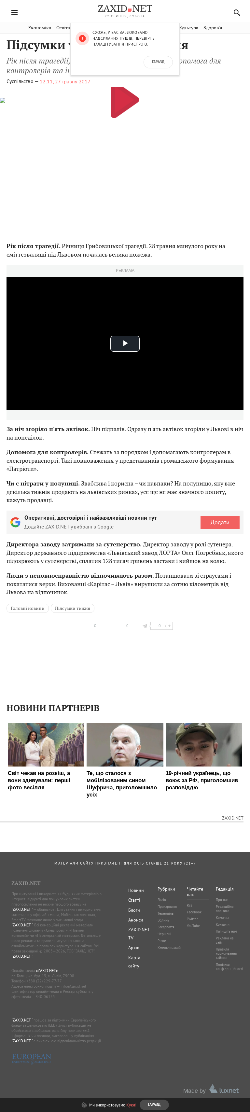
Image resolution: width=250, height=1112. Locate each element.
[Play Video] (125, 99)
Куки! (131, 1104)
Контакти (222, 924)
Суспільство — (23, 81)
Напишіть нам (226, 931)
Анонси (135, 920)
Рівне (162, 940)
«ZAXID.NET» (47, 970)
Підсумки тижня (72, 608)
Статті (134, 900)
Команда (222, 917)
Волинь (163, 920)
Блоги (134, 910)
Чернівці (164, 934)
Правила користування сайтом (226, 953)
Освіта (63, 28)
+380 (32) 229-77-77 (44, 980)
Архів (133, 947)
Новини (136, 890)
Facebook (194, 912)
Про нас (222, 899)
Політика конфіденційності (229, 966)
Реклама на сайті (224, 940)
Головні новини (28, 608)
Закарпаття (166, 927)
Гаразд (158, 62)
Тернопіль (166, 913)
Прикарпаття (167, 906)
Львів (162, 899)
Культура (188, 28)
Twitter (192, 919)
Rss (189, 905)
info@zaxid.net (73, 986)
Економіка (39, 28)
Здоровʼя (212, 28)
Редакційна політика (224, 908)
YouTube (193, 925)
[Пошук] (235, 12)
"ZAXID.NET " (22, 909)
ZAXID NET (125, 8)
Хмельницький (169, 947)
